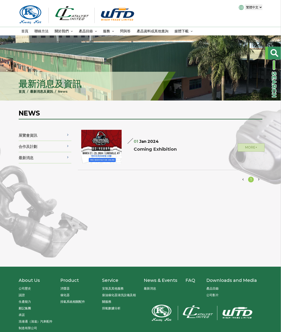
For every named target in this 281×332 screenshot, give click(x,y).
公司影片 (212, 295)
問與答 (125, 31)
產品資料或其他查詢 (152, 31)
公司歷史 (25, 288)
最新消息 (26, 158)
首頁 (24, 31)
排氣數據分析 (111, 308)
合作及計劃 (28, 146)
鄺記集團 (25, 308)
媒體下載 (182, 31)
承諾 (22, 315)
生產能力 (25, 302)
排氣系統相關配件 (72, 302)
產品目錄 (86, 31)
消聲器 (65, 288)
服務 (107, 31)
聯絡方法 (41, 31)
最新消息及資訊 (41, 91)
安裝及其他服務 (113, 288)
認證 (22, 295)
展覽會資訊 (28, 135)
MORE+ (251, 147)
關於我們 (62, 31)
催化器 (65, 295)
